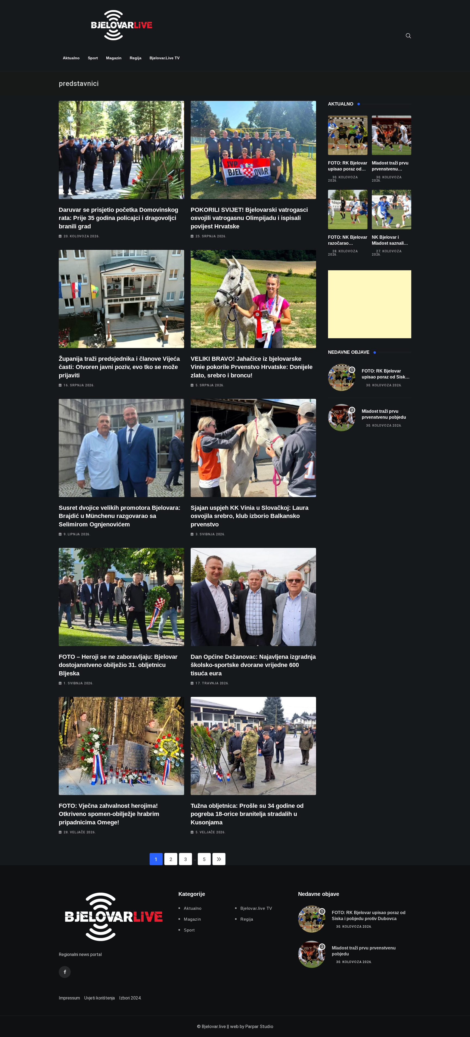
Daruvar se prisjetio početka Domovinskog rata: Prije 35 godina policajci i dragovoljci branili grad (118, 218)
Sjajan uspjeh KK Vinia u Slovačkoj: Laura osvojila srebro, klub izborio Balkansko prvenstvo (249, 516)
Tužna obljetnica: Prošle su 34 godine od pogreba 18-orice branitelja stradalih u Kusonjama (247, 814)
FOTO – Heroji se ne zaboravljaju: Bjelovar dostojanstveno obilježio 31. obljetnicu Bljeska (118, 665)
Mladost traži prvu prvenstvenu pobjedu (390, 169)
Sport (93, 58)
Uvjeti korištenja (99, 998)
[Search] (408, 35)
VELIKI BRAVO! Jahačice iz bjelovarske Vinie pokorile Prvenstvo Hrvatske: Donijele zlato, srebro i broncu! (252, 367)
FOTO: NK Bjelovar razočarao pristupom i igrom (347, 243)
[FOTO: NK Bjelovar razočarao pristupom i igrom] (347, 209)
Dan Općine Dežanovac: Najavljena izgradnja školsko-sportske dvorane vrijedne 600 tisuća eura (253, 665)
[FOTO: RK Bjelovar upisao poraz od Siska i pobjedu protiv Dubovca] (347, 135)
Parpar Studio (259, 1026)
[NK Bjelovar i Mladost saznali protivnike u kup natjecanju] (391, 209)
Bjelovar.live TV (165, 58)
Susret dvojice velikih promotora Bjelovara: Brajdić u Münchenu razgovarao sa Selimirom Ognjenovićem (119, 516)
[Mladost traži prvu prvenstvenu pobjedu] (391, 135)
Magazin (114, 58)
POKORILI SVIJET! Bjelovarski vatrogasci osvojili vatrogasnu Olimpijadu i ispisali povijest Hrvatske (249, 218)
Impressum (69, 998)
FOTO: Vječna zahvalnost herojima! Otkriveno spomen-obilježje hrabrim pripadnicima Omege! (109, 814)
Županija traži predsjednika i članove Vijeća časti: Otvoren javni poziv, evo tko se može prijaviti (119, 367)
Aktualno (71, 58)
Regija (135, 58)
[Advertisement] (369, 304)
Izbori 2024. (130, 998)
